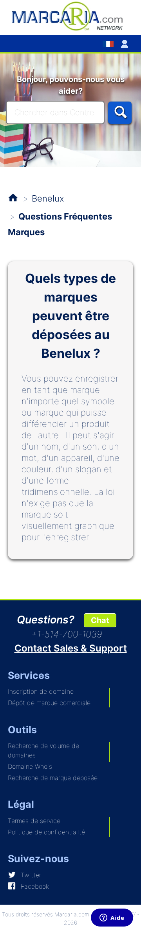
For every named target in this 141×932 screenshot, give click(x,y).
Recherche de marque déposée (53, 778)
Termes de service (34, 821)
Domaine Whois (30, 766)
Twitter (31, 875)
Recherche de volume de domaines (43, 750)
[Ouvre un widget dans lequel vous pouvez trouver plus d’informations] (111, 918)
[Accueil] (70, 15)
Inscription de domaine (41, 691)
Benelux (48, 198)
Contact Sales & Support (70, 648)
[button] (126, 43)
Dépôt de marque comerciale (49, 703)
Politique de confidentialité (46, 832)
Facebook (35, 886)
